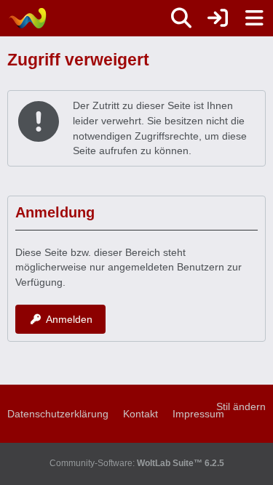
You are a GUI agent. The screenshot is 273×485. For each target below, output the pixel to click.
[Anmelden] (217, 18)
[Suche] (181, 18)
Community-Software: (137, 463)
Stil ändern (241, 406)
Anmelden (69, 319)
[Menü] (254, 18)
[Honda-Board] (27, 18)
